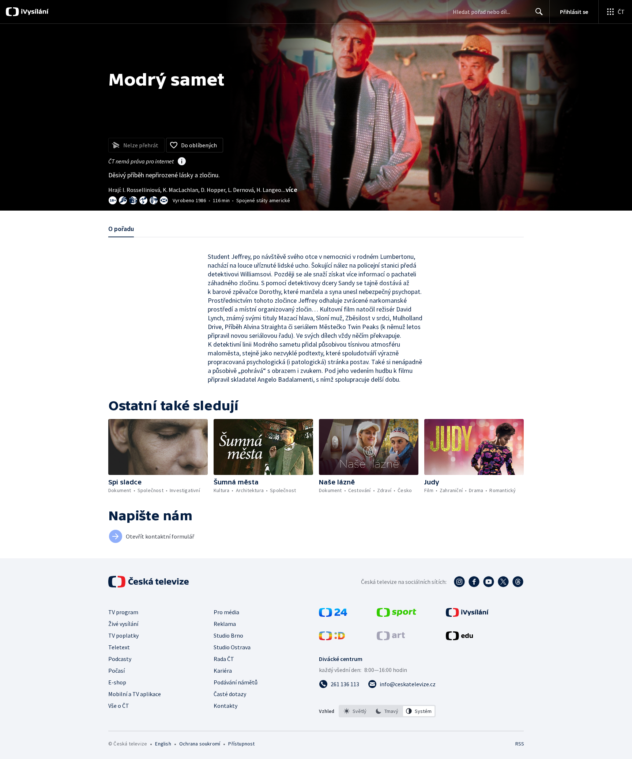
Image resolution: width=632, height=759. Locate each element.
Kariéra (223, 670)
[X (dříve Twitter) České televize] (503, 582)
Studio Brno (228, 635)
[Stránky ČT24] (333, 614)
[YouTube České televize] (488, 582)
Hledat (539, 11)
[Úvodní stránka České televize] (149, 582)
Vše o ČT (118, 705)
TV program (123, 612)
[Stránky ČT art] (391, 638)
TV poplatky (123, 635)
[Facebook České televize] (474, 582)
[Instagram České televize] (459, 582)
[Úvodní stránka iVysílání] (34, 11)
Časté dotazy (230, 694)
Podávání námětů (235, 682)
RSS (519, 743)
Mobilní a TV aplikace (134, 694)
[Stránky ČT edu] (459, 638)
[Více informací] (181, 162)
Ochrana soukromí (199, 743)
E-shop (117, 682)
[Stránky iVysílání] (467, 614)
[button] (158, 447)
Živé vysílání (123, 623)
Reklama (225, 623)
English (163, 743)
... (289, 189)
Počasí (116, 670)
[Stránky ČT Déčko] (332, 638)
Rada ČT (224, 658)
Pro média (226, 612)
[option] (355, 711)
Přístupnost (241, 743)
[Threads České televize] (518, 582)
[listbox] (387, 711)
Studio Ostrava (232, 647)
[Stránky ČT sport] (396, 614)
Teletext (119, 647)
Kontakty (225, 705)
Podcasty (119, 658)
